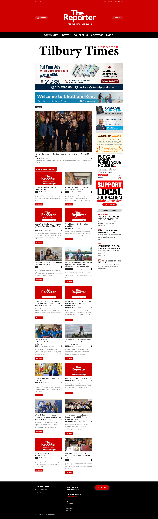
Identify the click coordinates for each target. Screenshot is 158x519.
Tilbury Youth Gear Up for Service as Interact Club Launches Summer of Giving (48, 342)
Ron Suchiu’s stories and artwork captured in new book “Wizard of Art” (77, 456)
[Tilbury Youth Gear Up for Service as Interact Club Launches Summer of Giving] (48, 331)
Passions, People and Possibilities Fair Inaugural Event (48, 264)
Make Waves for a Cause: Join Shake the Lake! (46, 455)
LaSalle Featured (69, 269)
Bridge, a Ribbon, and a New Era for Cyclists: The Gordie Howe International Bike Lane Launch (78, 265)
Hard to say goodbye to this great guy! (109, 261)
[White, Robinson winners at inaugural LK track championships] (48, 406)
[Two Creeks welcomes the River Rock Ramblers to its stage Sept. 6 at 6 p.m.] (63, 131)
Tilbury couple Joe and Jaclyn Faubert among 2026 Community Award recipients (77, 417)
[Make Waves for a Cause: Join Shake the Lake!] (48, 444)
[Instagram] (38, 2)
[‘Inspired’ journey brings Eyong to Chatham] (48, 369)
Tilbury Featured (39, 151)
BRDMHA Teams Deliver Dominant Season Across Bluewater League (48, 302)
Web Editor (37, 158)
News (37, 191)
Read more (39, 204)
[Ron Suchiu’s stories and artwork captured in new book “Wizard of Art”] (78, 444)
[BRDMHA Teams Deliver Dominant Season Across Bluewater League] (48, 292)
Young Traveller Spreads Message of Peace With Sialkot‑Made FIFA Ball (48, 226)
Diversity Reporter (43, 346)
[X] (43, 2)
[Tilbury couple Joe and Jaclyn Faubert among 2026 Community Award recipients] (78, 406)
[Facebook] (35, 2)
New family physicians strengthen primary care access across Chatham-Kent (78, 303)
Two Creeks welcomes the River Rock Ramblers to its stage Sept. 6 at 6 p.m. (108, 218)
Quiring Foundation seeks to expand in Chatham (45, 189)
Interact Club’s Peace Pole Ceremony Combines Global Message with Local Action (109, 246)
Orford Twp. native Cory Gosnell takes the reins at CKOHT (77, 189)
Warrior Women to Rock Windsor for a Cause (108, 231)
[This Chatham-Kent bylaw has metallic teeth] (78, 215)
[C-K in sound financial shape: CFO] (78, 369)
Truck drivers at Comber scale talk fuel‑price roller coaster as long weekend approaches (78, 342)
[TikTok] (40, 2)
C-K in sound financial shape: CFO (78, 378)
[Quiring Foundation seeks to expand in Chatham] (48, 178)
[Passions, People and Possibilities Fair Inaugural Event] (48, 254)
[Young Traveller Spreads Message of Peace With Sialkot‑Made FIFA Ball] (48, 215)
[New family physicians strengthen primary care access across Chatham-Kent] (78, 292)
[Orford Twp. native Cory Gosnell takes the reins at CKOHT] (78, 178)
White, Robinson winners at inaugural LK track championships (48, 416)
